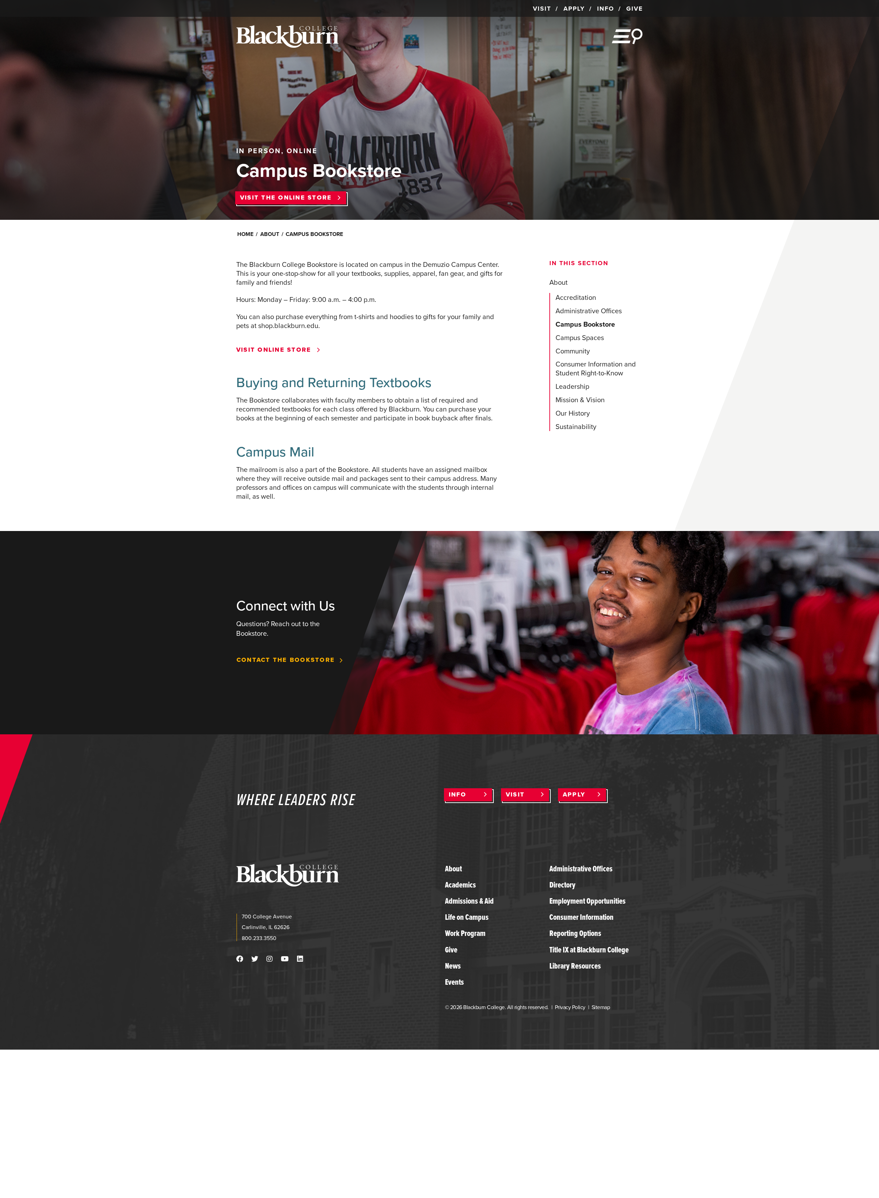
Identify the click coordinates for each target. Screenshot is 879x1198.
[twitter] (254, 959)
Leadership (572, 386)
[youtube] (285, 959)
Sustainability (576, 426)
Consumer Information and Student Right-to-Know (596, 368)
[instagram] (269, 959)
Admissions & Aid (469, 901)
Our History (573, 413)
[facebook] (239, 959)
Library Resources (575, 966)
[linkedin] (300, 959)
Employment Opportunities (587, 901)
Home (245, 234)
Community (573, 351)
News (453, 966)
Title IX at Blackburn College (589, 950)
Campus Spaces (580, 337)
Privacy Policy (570, 1007)
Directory (562, 885)
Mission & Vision (580, 400)
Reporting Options (575, 933)
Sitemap (601, 1007)
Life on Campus (467, 917)
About (269, 234)
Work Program (465, 933)
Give (451, 950)
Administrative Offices (589, 311)
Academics (460, 885)
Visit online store (273, 350)
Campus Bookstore (585, 324)
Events (454, 982)
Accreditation (576, 297)
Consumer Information (581, 917)
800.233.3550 (259, 938)
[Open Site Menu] (627, 36)
